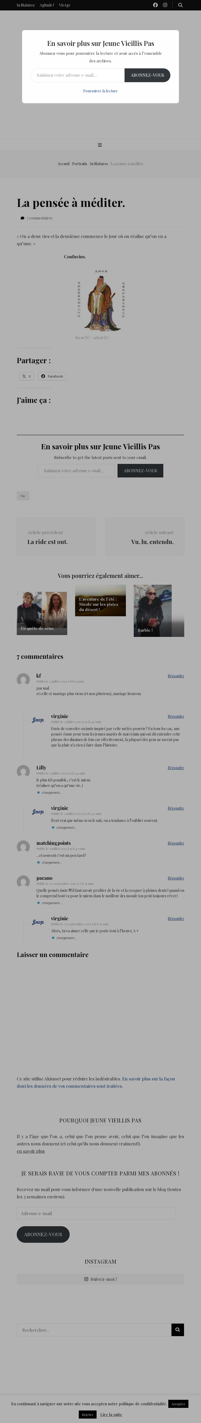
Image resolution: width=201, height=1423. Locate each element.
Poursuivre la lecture (100, 90)
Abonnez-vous (147, 75)
